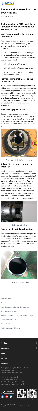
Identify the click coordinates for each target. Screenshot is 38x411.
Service (4, 358)
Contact (4, 363)
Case (3, 353)
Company (5, 348)
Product (4, 343)
